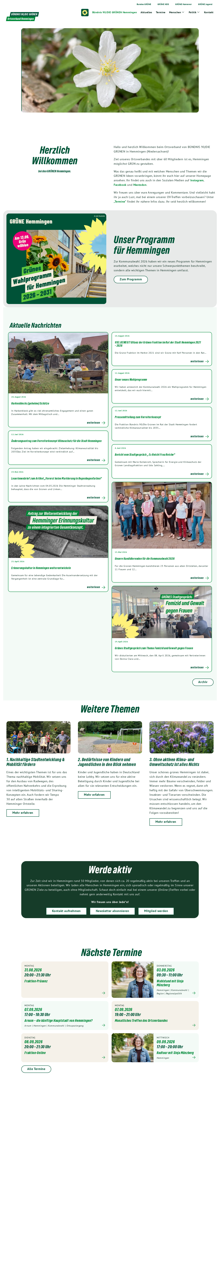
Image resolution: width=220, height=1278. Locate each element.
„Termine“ (120, 201)
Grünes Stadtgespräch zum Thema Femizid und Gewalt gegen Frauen (154, 648)
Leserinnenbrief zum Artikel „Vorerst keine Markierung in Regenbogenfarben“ (56, 478)
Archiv (203, 682)
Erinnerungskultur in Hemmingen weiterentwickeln (41, 568)
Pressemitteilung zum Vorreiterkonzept (138, 417)
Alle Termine (36, 1069)
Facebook (120, 185)
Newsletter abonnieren (112, 911)
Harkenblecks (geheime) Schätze (30, 403)
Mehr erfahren (22, 813)
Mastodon (140, 185)
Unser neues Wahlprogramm (131, 379)
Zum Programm (131, 279)
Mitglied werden (156, 911)
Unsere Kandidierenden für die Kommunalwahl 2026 (145, 558)
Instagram (197, 180)
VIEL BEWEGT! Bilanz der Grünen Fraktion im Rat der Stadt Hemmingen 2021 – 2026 (158, 344)
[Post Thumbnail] (58, 362)
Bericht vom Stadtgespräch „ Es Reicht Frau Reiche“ (145, 454)
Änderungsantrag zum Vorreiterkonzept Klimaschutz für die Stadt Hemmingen (56, 441)
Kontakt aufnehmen (66, 911)
